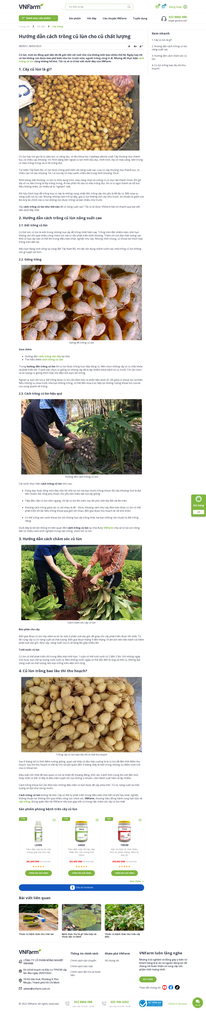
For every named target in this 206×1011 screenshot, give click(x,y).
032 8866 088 (178, 17)
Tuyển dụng (140, 18)
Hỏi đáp (91, 18)
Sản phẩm (75, 18)
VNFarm (108, 527)
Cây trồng (57, 26)
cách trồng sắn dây (49, 356)
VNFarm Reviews (177, 1003)
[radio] (33, 866)
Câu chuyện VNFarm (115, 18)
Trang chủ (24, 26)
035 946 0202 (120, 1002)
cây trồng (24, 801)
